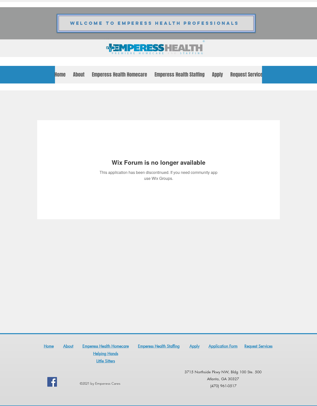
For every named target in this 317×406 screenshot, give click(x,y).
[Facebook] (52, 382)
